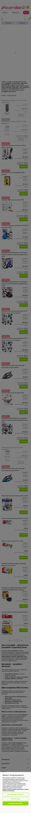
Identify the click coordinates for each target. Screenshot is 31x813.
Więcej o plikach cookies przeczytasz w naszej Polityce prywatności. (15, 789)
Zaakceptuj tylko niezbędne (15, 794)
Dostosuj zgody (15, 798)
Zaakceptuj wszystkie (15, 803)
